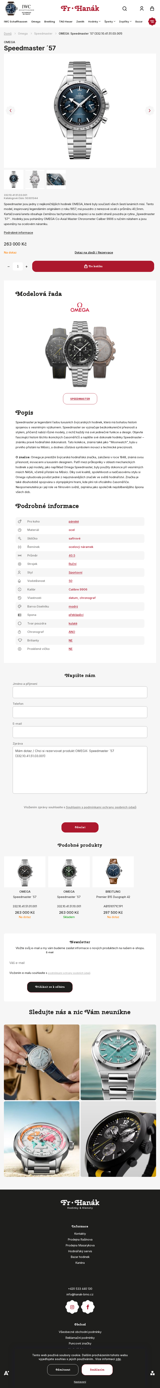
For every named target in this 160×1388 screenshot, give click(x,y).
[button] (10, 110)
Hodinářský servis (80, 1251)
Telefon (18, 703)
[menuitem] (16, 21)
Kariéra (80, 1263)
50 (70, 581)
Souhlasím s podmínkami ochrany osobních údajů (101, 807)
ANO (72, 632)
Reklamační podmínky (80, 1338)
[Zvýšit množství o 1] (26, 266)
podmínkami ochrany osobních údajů (69, 973)
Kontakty (80, 1233)
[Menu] (152, 21)
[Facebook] (88, 1305)
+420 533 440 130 (80, 1289)
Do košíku (95, 266)
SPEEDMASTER (80, 398)
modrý (73, 606)
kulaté (73, 623)
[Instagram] (72, 1305)
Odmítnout (63, 1369)
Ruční (72, 564)
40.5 (72, 555)
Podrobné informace (18, 232)
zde (118, 1359)
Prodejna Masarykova (80, 1245)
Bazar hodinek (80, 1257)
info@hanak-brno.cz (80, 1294)
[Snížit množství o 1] (8, 266)
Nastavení (80, 1381)
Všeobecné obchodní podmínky (80, 1332)
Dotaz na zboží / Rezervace (94, 252)
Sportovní (75, 572)
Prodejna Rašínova (80, 1239)
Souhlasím (97, 1369)
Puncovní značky (80, 1343)
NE (71, 640)
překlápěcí (76, 615)
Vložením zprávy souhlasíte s (80, 807)
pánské (74, 521)
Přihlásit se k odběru (50, 987)
